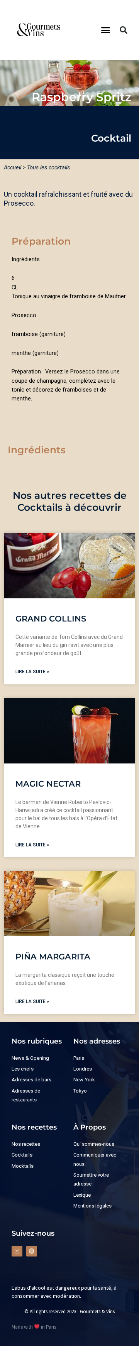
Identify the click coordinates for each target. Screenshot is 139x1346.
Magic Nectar (48, 784)
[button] (105, 30)
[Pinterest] (31, 1251)
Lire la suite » (32, 671)
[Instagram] (17, 1251)
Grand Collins (50, 618)
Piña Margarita (52, 956)
